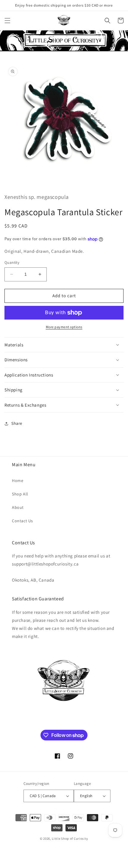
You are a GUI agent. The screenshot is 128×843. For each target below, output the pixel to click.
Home (17, 480)
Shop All (20, 494)
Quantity (11, 262)
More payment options (64, 327)
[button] (7, 20)
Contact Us (22, 520)
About (18, 507)
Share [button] (16, 423)
